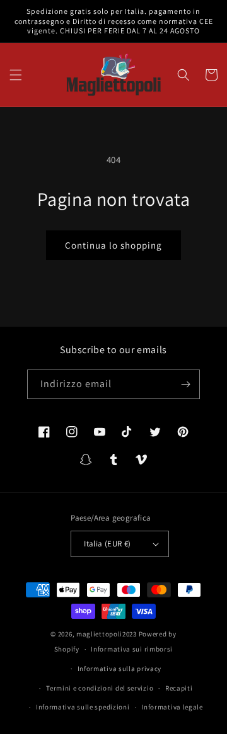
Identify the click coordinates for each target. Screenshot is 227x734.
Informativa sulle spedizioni (83, 707)
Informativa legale (172, 707)
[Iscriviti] (185, 384)
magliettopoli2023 (106, 634)
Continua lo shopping (113, 245)
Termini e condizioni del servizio (99, 688)
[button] (16, 75)
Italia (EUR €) (107, 543)
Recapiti (179, 688)
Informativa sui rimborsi (132, 649)
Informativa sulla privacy (120, 668)
